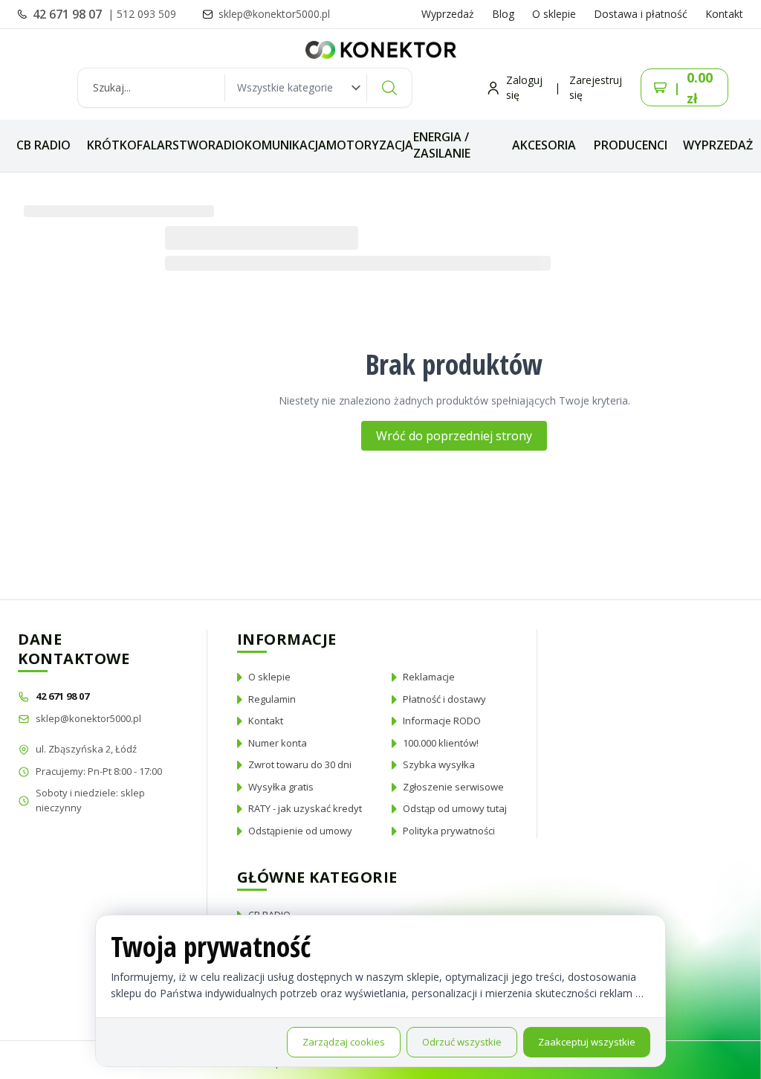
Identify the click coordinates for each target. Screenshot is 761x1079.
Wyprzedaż (447, 14)
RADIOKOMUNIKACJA (267, 145)
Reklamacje (429, 676)
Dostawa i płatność (640, 14)
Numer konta (277, 743)
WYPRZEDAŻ (718, 145)
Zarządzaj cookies (343, 1042)
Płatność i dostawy (444, 699)
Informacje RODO (442, 720)
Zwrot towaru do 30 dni (300, 764)
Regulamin (272, 699)
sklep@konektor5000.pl (88, 718)
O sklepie (554, 14)
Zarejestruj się (595, 87)
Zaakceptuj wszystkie (586, 1042)
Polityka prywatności (449, 830)
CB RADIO (43, 145)
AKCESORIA (544, 145)
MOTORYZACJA (369, 145)
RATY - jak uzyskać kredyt (305, 808)
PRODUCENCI (630, 145)
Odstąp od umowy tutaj (455, 808)
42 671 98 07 (69, 14)
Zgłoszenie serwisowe (453, 786)
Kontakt (724, 14)
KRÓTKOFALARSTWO (147, 145)
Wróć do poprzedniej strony (454, 436)
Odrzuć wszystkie (462, 1042)
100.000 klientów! (441, 743)
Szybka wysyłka (439, 764)
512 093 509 (146, 14)
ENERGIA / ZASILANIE (441, 145)
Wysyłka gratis (281, 786)
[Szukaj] (389, 87)
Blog (503, 14)
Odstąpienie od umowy (300, 830)
